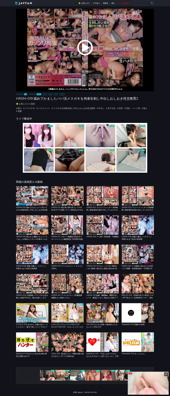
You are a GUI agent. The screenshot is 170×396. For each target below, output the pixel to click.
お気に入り (85, 3)
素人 (113, 3)
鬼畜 (20, 111)
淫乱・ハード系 (133, 108)
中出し (101, 108)
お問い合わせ (78, 392)
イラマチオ (30, 108)
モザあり (96, 3)
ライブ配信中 (123, 3)
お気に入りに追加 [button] (27, 104)
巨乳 (121, 108)
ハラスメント (44, 108)
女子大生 (112, 108)
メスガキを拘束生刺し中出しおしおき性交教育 (74, 108)
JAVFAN (25, 3)
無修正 (105, 3)
